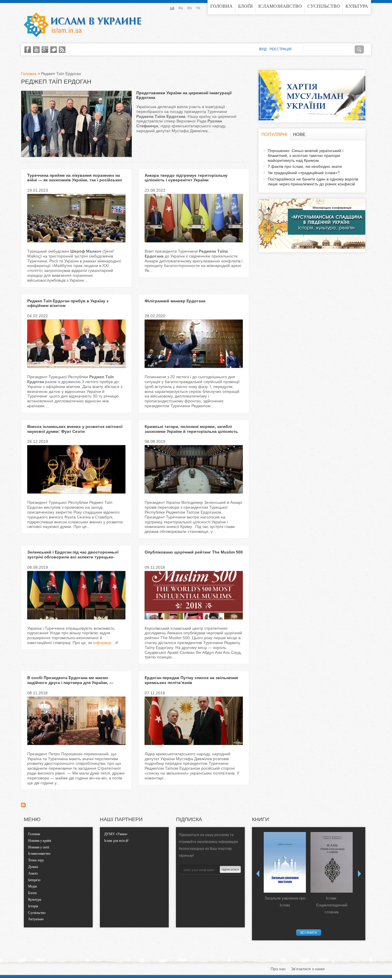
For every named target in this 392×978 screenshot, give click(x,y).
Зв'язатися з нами (308, 969)
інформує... (104, 642)
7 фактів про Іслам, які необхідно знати (305, 166)
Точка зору (36, 860)
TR (198, 8)
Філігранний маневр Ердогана (175, 301)
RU (180, 8)
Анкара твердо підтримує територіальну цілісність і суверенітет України (186, 177)
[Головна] (82, 24)
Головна (221, 6)
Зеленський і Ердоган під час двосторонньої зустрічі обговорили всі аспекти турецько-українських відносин (73, 557)
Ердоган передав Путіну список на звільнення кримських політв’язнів (191, 680)
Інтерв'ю (34, 880)
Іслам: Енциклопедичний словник (331, 905)
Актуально (36, 919)
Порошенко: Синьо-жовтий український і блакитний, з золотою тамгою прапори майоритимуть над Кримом (305, 155)
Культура (357, 6)
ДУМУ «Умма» (115, 834)
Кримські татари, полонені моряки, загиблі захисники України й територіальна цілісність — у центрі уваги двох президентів (191, 431)
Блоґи (245, 6)
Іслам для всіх (114, 841)
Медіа (32, 886)
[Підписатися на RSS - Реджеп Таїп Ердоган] (23, 806)
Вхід (263, 49)
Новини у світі (38, 847)
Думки (33, 867)
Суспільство (323, 6)
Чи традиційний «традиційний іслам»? (304, 172)
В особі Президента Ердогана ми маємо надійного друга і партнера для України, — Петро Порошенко (70, 682)
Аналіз (33, 873)
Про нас (278, 969)
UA (172, 8)
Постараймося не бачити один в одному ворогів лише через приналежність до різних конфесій (313, 181)
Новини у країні (39, 841)
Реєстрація (280, 49)
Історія (33, 906)
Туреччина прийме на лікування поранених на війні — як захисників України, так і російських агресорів (74, 180)
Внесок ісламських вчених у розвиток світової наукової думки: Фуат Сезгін (75, 429)
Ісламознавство (280, 6)
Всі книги (308, 932)
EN (189, 8)
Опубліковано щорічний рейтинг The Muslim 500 (194, 552)
